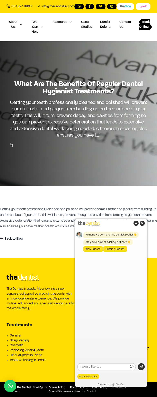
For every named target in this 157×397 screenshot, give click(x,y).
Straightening (19, 340)
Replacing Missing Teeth (27, 350)
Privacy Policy (78, 387)
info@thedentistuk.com (57, 6)
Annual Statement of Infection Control (72, 391)
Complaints (119, 387)
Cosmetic (17, 345)
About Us (13, 24)
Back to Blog (13, 238)
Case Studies (86, 24)
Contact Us (125, 24)
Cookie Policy (57, 387)
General (15, 335)
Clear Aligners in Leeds (26, 355)
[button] (10, 386)
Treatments (59, 22)
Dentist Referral (105, 24)
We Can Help (35, 27)
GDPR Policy (99, 387)
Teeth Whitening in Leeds (27, 360)
